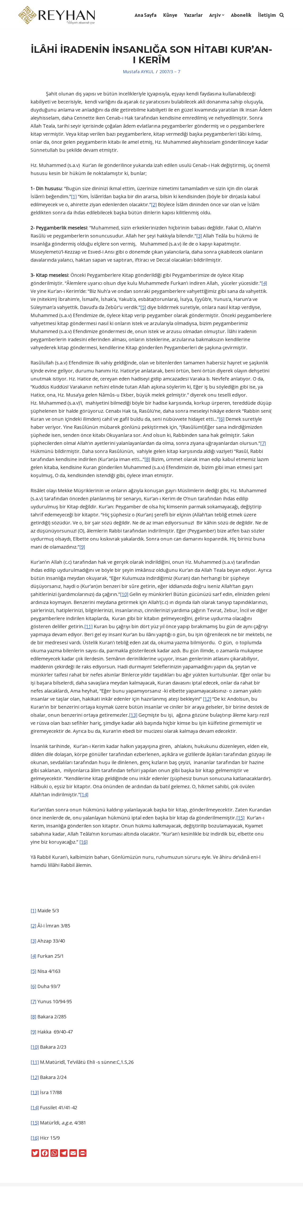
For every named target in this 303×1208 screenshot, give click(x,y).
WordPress (32, 1193)
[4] (264, 283)
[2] (154, 204)
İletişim (267, 15)
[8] (147, 459)
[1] (74, 196)
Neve (9, 1193)
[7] (263, 443)
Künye (170, 15)
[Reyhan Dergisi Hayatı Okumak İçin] (58, 15)
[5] (143, 307)
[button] (223, 15)
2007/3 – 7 (170, 71)
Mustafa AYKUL (138, 71)
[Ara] (281, 15)
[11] (88, 626)
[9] (82, 547)
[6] (221, 419)
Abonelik (241, 15)
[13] (133, 715)
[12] (207, 699)
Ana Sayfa (145, 15)
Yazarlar (193, 15)
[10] (124, 594)
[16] (83, 842)
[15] (240, 817)
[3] (199, 236)
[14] (84, 794)
